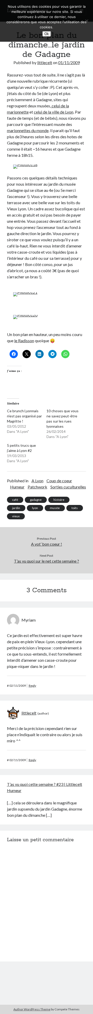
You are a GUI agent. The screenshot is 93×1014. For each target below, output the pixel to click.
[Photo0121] (25, 292)
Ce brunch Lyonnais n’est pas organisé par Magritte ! (24, 416)
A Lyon (37, 480)
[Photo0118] (25, 164)
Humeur (17, 486)
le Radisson (24, 340)
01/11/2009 (69, 62)
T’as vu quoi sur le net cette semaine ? (46, 560)
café (15, 500)
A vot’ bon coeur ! (46, 544)
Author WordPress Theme (31, 1009)
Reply (32, 686)
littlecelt (44, 62)
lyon (35, 508)
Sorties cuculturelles (68, 486)
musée (55, 508)
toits (75, 508)
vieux (16, 516)
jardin (16, 508)
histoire (58, 500)
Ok (46, 34)
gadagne (36, 500)
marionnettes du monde (28, 130)
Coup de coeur (59, 480)
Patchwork (37, 486)
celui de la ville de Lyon (53, 111)
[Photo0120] (25, 314)
